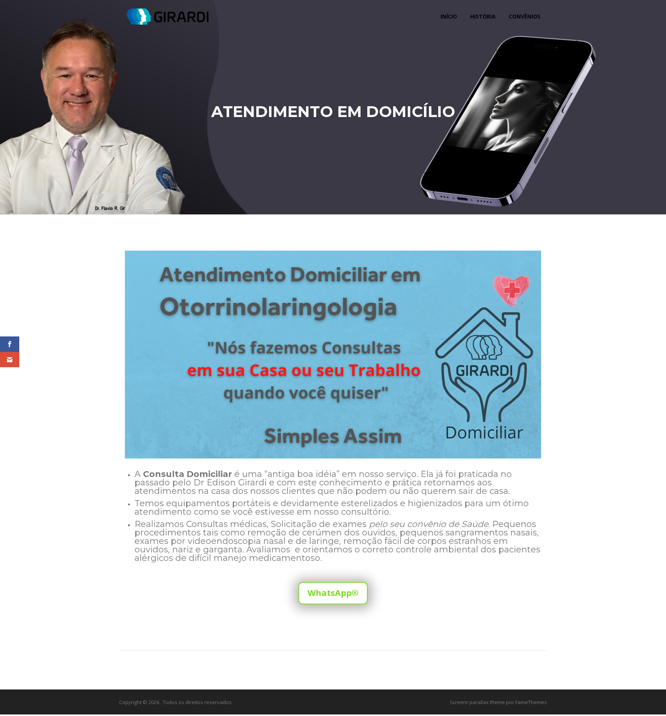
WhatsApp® (333, 592)
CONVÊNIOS (524, 16)
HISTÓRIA (483, 16)
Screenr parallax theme (477, 702)
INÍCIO (449, 16)
